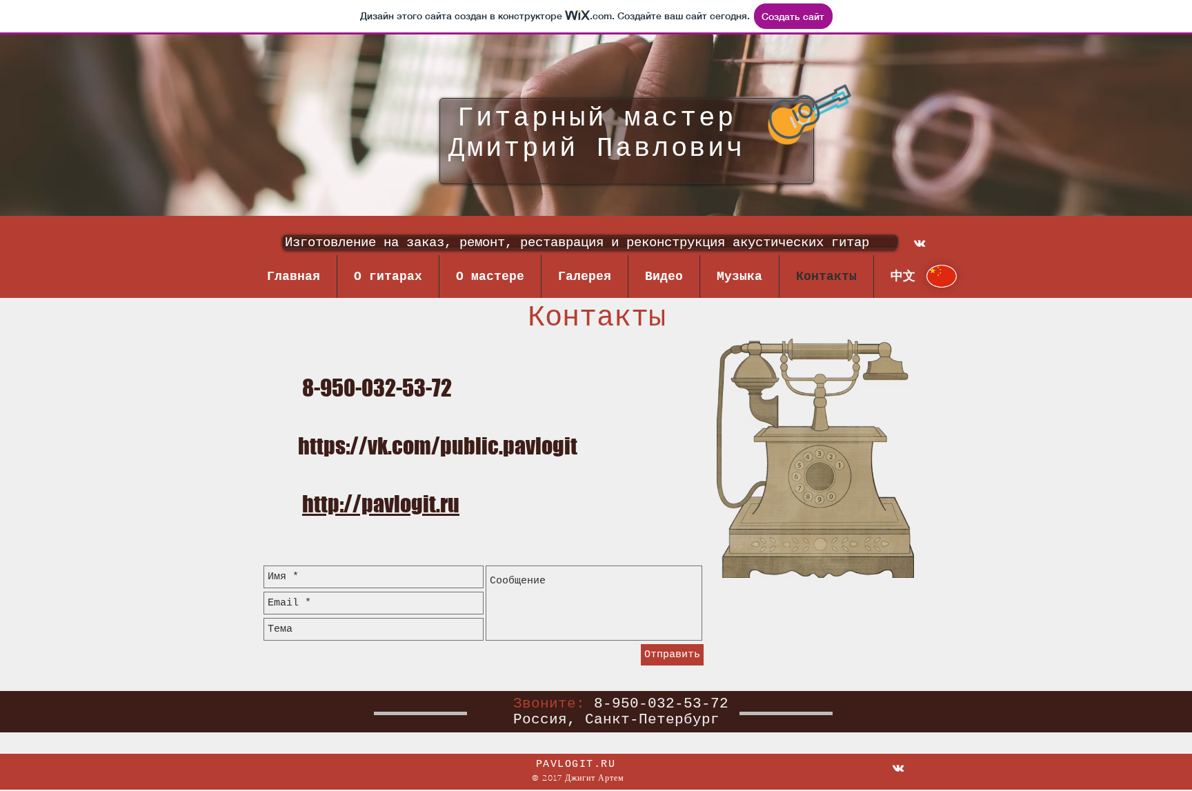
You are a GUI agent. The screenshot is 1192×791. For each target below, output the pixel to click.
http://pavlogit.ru (380, 503)
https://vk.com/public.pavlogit (437, 445)
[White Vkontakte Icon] (919, 243)
